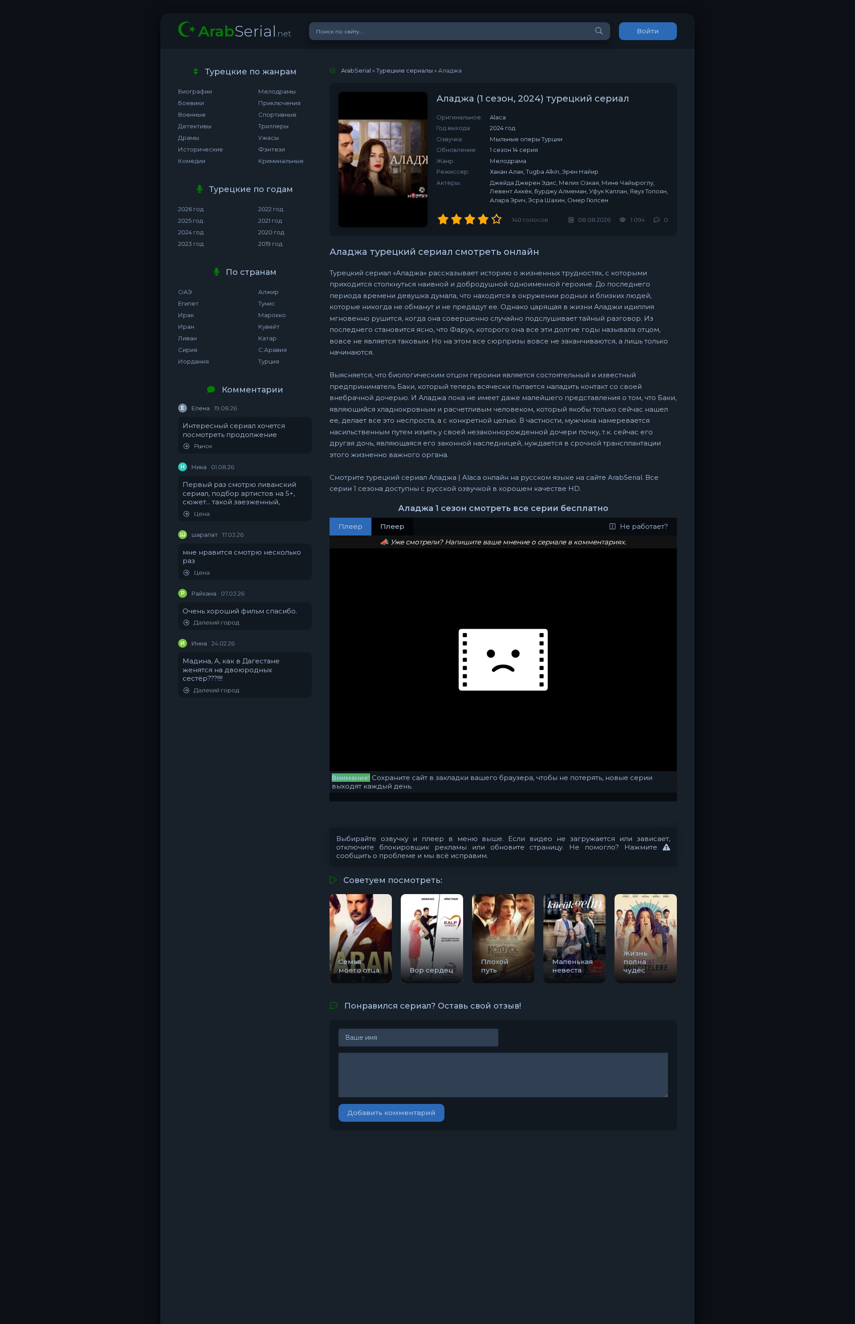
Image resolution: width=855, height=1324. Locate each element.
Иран (186, 326)
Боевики (191, 102)
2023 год (191, 243)
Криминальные (281, 160)
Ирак (186, 315)
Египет (188, 303)
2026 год (191, 208)
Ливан (187, 338)
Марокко (272, 315)
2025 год (190, 220)
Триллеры (273, 126)
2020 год (271, 232)
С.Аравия (272, 349)
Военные (192, 114)
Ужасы (268, 137)
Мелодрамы (277, 91)
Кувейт (269, 326)
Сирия (187, 349)
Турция (268, 361)
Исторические (200, 149)
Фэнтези (271, 149)
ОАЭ (185, 291)
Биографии (195, 91)
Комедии (191, 160)
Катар (267, 338)
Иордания (193, 361)
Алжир (268, 291)
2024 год (191, 232)
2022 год (270, 208)
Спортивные (277, 114)
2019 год (270, 243)
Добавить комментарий (391, 1112)
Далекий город (216, 622)
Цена (202, 514)
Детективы (195, 126)
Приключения (279, 102)
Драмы (188, 137)
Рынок (203, 446)
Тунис (266, 303)
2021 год (270, 220)
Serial (244, 31)
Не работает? (644, 526)
